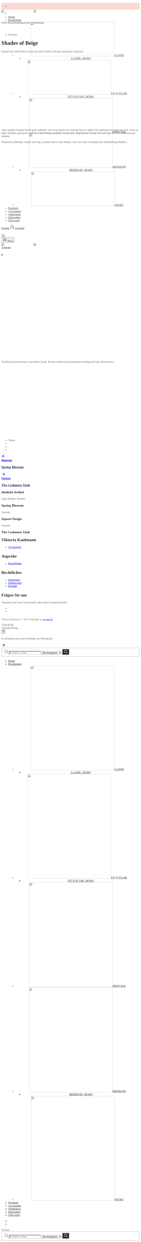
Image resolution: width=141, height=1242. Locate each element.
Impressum (14, 579)
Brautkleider (15, 20)
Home (11, 17)
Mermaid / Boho (81, 1094)
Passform (13, 1202)
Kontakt (12, 586)
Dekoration (14, 1211)
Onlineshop (14, 214)
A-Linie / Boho (81, 772)
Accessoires (14, 547)
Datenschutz (15, 582)
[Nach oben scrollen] (3, 646)
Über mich (14, 1215)
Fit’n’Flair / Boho (81, 880)
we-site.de (48, 619)
